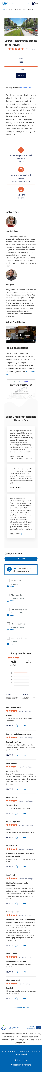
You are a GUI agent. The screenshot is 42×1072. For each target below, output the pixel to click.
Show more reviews (21, 1007)
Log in (15, 568)
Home (5, 9)
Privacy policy (21, 1060)
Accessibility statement (21, 1064)
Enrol (21, 75)
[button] (29, 3)
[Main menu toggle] (37, 3)
